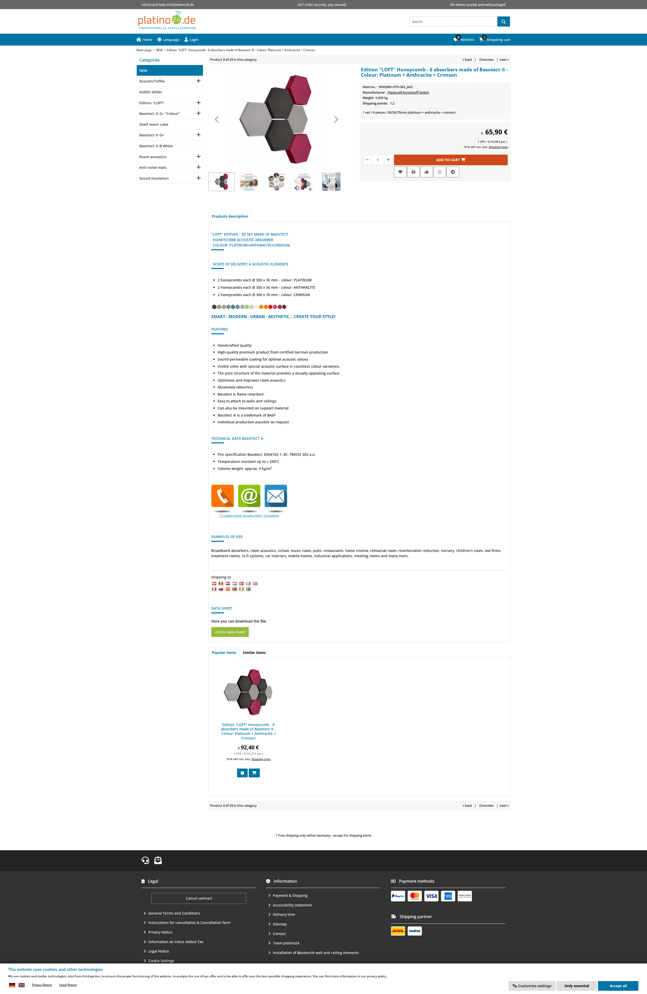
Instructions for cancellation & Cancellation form (189, 922)
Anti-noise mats (153, 167)
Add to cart (451, 160)
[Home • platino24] (166, 20)
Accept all (618, 985)
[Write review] (426, 172)
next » (504, 59)
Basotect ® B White (156, 145)
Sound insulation (154, 178)
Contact (279, 933)
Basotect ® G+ (151, 135)
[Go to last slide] (217, 119)
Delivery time (284, 914)
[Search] (504, 21)
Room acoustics (153, 156)
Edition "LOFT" (151, 102)
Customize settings (534, 985)
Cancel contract (199, 898)
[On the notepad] (400, 172)
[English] (21, 985)
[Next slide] (336, 119)
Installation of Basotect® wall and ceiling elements (316, 952)
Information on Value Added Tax (175, 941)
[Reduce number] (367, 160)
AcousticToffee (152, 81)
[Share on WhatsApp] (439, 172)
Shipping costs (498, 147)
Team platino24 (286, 943)
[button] (191, 39)
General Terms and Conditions (174, 913)
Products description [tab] (230, 216)
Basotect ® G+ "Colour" (159, 113)
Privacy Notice (160, 932)
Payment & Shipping (290, 895)
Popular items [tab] (224, 652)
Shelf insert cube (153, 124)
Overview (486, 59)
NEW (143, 70)
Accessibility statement (292, 905)
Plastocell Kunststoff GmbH (408, 92)
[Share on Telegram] (453, 172)
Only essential (577, 985)
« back (467, 59)
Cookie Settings (161, 960)
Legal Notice (158, 951)
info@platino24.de (180, 4)
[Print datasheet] (413, 172)
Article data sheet (230, 632)
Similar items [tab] (254, 652)
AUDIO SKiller (150, 92)
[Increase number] (388, 160)
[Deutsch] (12, 985)
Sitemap (280, 924)
